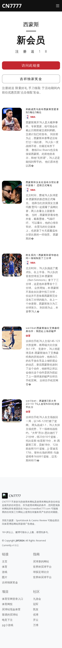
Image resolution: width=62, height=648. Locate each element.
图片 (4, 577)
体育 (28, 335)
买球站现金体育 (11, 609)
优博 (35, 614)
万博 (35, 625)
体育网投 (7, 604)
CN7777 (12, 5)
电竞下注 (7, 620)
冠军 (35, 604)
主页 (4, 561)
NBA (32, 116)
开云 (35, 620)
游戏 (4, 572)
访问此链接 (31, 65)
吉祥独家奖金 (31, 79)
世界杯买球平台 (42, 566)
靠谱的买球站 (10, 614)
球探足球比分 (41, 572)
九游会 (37, 599)
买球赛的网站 (41, 561)
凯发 (35, 609)
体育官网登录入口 (12, 599)
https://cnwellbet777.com (36, 508)
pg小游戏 (7, 625)
